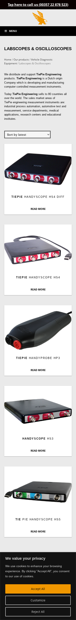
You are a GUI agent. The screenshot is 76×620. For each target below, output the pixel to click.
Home (7, 59)
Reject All (38, 612)
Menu (13, 31)
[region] (38, 586)
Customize (38, 600)
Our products (21, 59)
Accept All (38, 589)
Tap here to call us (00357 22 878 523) (38, 4)
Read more (38, 209)
